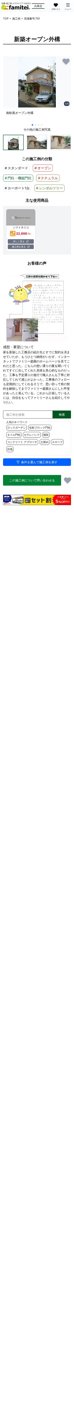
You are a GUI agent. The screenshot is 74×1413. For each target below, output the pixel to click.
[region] (37, 89)
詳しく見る (18, 241)
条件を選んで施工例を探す (39, 462)
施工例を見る (19, 246)
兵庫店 (38, 6)
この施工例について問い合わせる (32, 480)
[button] (13, 142)
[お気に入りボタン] (66, 61)
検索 (62, 414)
